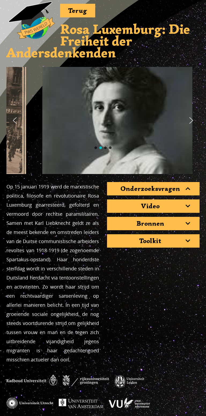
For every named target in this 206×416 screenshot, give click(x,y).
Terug (77, 10)
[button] (14, 120)
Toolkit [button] (150, 241)
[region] (103, 120)
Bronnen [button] (150, 224)
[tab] (153, 188)
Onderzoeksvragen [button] (150, 189)
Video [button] (150, 206)
